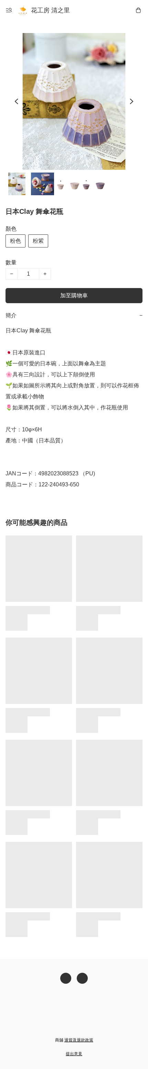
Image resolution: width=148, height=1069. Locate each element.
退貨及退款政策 (78, 1040)
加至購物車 (74, 295)
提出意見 (74, 1053)
